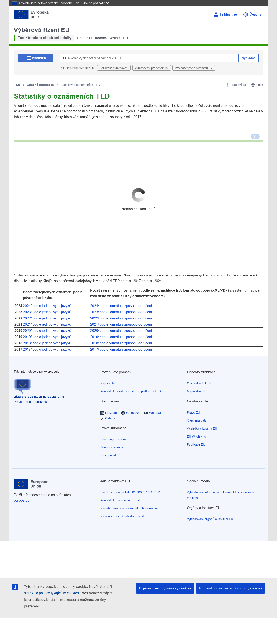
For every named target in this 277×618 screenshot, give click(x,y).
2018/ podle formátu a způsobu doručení (121, 343)
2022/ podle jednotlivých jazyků (47, 318)
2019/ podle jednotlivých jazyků (47, 337)
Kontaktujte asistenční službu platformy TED (130, 391)
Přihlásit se (228, 14)
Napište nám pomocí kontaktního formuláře (130, 508)
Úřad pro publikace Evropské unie (39, 396)
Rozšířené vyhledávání (114, 68)
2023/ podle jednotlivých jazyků (47, 312)
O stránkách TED (199, 383)
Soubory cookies (111, 447)
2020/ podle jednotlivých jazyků (47, 330)
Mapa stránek (196, 391)
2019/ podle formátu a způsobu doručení (121, 337)
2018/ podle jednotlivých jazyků (47, 343)
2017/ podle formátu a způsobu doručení (121, 349)
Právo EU (193, 412)
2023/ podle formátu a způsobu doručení (121, 312)
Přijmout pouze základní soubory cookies (230, 588)
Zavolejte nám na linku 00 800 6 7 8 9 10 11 (130, 492)
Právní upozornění (113, 439)
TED (17, 84)
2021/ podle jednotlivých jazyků (47, 324)
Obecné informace (40, 84)
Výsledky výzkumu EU (202, 428)
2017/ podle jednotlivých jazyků (47, 349)
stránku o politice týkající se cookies (51, 593)
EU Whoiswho (196, 436)
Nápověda (107, 383)
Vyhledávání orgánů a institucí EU (210, 519)
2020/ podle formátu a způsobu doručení (121, 330)
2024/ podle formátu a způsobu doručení (121, 306)
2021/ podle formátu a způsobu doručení (121, 324)
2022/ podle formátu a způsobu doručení (121, 318)
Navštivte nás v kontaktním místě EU (125, 516)
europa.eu (21, 500)
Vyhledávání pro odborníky (151, 68)
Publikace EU (196, 444)
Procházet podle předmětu (192, 68)
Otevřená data (197, 420)
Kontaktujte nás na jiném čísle (120, 500)
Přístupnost (108, 455)
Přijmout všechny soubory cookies (165, 588)
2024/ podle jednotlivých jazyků (47, 306)
